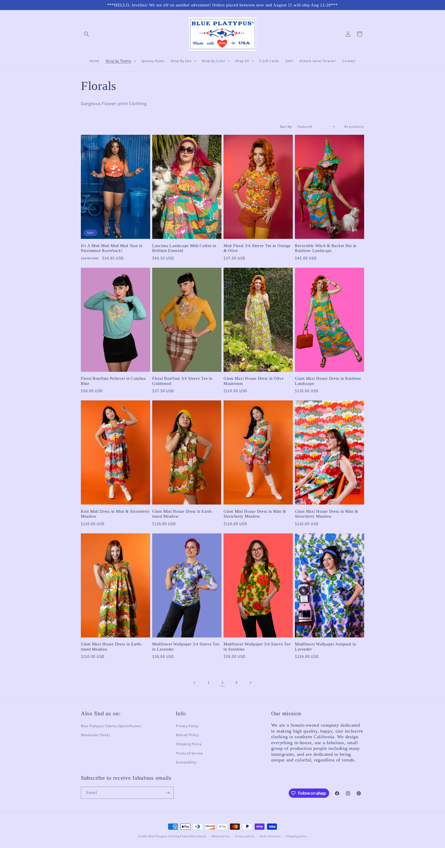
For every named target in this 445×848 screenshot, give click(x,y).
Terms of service (270, 836)
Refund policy (221, 836)
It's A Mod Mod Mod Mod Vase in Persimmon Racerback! (112, 248)
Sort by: (286, 126)
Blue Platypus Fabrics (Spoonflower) (111, 726)
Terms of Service (189, 753)
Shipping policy (296, 836)
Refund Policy (187, 735)
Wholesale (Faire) (95, 735)
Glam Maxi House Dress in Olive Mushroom (254, 380)
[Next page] (250, 682)
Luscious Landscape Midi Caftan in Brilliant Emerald (184, 248)
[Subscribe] (167, 793)
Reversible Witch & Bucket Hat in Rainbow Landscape (325, 248)
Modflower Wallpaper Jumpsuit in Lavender (325, 646)
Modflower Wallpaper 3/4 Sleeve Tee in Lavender (185, 646)
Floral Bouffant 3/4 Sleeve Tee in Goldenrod (182, 380)
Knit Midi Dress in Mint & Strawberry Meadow (115, 513)
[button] (86, 34)
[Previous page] (194, 682)
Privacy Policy (187, 726)
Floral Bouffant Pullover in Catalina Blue (113, 380)
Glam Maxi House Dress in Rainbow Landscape (328, 380)
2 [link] (222, 682)
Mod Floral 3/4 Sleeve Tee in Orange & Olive (257, 248)
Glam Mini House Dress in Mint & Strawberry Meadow (255, 513)
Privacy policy (244, 836)
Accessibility (186, 762)
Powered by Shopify (193, 836)
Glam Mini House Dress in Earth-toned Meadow (182, 513)
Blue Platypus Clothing (163, 836)
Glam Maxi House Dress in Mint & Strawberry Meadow (326, 513)
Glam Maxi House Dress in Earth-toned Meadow (111, 646)
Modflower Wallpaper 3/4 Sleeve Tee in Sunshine (257, 646)
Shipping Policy (188, 744)
